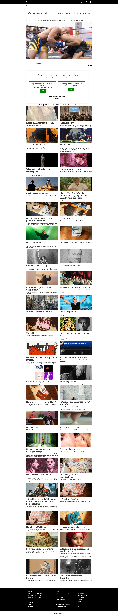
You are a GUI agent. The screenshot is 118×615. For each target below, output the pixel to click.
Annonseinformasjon (83, 595)
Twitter (29, 604)
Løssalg (80, 599)
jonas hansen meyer (49, 104)
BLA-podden (81, 593)
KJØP (43, 90)
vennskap (40, 104)
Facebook (30, 602)
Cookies (80, 606)
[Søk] (87, 2)
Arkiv (79, 601)
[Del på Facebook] (89, 66)
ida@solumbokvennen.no (62, 606)
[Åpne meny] (90, 2)
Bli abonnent (81, 597)
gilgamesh (59, 104)
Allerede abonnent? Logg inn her (57, 78)
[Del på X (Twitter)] (91, 66)
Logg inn (82, 2)
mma (79, 104)
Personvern (81, 605)
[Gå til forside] (27, 1)
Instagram (30, 606)
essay (64, 104)
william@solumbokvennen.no (63, 604)
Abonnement (74, 2)
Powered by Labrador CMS (59, 613)
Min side (57, 98)
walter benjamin (72, 104)
